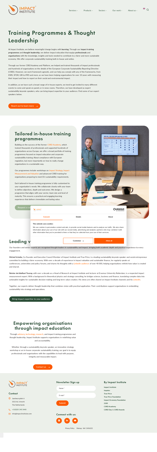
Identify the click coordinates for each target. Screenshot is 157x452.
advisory (21, 334)
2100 (106, 403)
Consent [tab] (46, 217)
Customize (77, 241)
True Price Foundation (112, 397)
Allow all (109, 241)
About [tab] (110, 217)
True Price (108, 394)
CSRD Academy (54, 145)
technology (30, 334)
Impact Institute (110, 387)
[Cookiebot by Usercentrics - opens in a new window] (115, 209)
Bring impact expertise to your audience (31, 299)
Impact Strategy (56, 171)
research (39, 334)
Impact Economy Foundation (115, 400)
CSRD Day (108, 410)
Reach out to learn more (22, 106)
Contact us (41, 367)
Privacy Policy (69, 428)
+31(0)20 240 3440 (19, 409)
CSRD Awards (119, 410)
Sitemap (79, 428)
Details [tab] (78, 217)
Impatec (107, 390)
